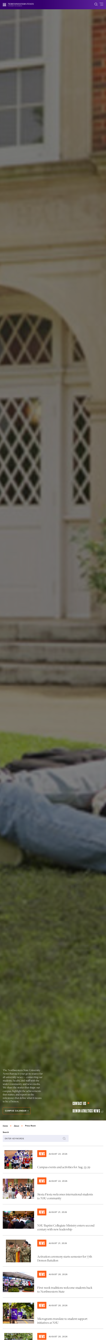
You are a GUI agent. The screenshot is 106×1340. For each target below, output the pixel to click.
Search (6, 1132)
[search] (96, 4)
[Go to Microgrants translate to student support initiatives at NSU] (53, 1313)
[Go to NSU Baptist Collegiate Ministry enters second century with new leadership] (53, 1219)
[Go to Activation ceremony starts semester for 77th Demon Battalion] (53, 1250)
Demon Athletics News (86, 1111)
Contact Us (79, 1103)
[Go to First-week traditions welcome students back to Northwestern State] (53, 1282)
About (16, 1125)
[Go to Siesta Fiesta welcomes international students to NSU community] (53, 1188)
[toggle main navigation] (101, 4)
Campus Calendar (15, 1110)
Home (5, 1125)
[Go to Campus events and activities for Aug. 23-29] (53, 1159)
